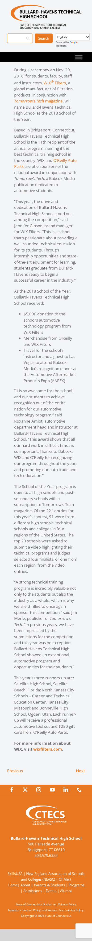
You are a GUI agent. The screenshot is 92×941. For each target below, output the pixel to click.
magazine (38, 101)
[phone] (79, 789)
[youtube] (52, 789)
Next (80, 770)
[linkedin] (65, 789)
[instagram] (38, 789)
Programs (76, 885)
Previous (15, 770)
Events (51, 890)
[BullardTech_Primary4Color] (46, 7)
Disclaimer (50, 904)
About (25, 885)
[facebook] (11, 789)
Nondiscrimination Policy (24, 910)
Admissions (32, 890)
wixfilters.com (47, 749)
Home (13, 885)
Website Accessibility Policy (65, 910)
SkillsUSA (15, 873)
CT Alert (65, 879)
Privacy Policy (67, 904)
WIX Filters (55, 83)
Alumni (66, 890)
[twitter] (25, 789)
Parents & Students (49, 885)
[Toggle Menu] (79, 57)
